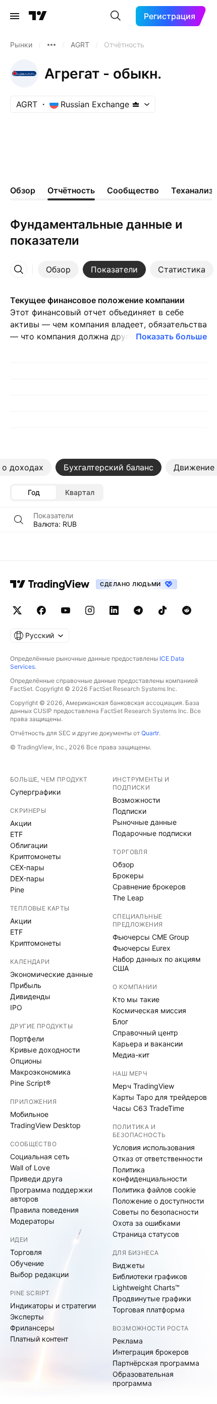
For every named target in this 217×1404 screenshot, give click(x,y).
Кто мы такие (136, 999)
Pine (17, 889)
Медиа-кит (131, 1054)
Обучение (27, 1263)
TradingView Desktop (45, 1125)
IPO (16, 1007)
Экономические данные (51, 974)
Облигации (28, 845)
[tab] (58, 269)
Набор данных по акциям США (157, 963)
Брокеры (128, 875)
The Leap (128, 897)
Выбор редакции (39, 1274)
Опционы (26, 1061)
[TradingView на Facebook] (41, 610)
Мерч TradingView (143, 1086)
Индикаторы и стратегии (53, 1305)
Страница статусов (146, 1234)
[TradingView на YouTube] (66, 610)
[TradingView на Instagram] (90, 610)
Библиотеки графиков (150, 1276)
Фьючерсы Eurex (142, 948)
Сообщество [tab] (133, 190)
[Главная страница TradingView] (38, 16)
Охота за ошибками (146, 1223)
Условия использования (154, 1147)
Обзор (123, 864)
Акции (20, 823)
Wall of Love (30, 1167)
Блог (120, 1021)
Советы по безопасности (155, 1212)
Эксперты (27, 1316)
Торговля (26, 1252)
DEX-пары (27, 878)
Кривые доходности (45, 1049)
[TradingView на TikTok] (162, 610)
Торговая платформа (149, 1309)
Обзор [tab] (22, 190)
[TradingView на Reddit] (187, 610)
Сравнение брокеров (149, 886)
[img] (135, 104)
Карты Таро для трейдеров (160, 1097)
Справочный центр (145, 1032)
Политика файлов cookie (154, 1189)
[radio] (34, 492)
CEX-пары (27, 867)
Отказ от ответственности (157, 1158)
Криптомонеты (35, 856)
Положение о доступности (158, 1201)
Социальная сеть (40, 1156)
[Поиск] (115, 16)
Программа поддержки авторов (51, 1194)
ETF (16, 834)
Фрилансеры (32, 1327)
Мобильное (29, 1114)
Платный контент (39, 1339)
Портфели (27, 1038)
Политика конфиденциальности (150, 1174)
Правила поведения (44, 1210)
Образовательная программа (143, 1378)
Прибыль (25, 985)
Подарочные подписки (152, 833)
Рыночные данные (145, 822)
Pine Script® (30, 1083)
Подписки (129, 811)
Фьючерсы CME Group (151, 937)
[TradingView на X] (17, 610)
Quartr (150, 733)
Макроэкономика (40, 1072)
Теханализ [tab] (192, 190)
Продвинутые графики (152, 1298)
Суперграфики (35, 792)
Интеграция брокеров (151, 1352)
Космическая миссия (149, 1010)
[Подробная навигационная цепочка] (51, 44)
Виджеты (129, 1265)
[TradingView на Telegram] (138, 610)
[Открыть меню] (15, 16)
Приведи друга (36, 1178)
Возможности (136, 800)
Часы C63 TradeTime (148, 1108)
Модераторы (32, 1221)
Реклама (128, 1341)
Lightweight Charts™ (146, 1287)
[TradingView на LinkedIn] (114, 610)
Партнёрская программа (156, 1363)
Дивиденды (30, 996)
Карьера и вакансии (148, 1043)
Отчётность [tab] (71, 190)
